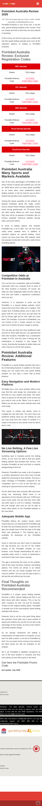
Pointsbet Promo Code (19, 664)
